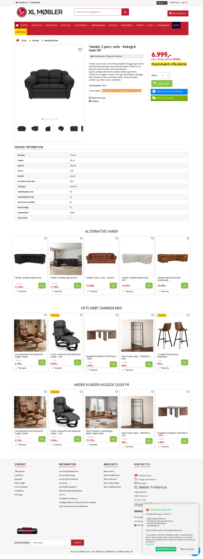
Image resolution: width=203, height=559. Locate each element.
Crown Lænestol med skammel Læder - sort (65, 355)
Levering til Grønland (68, 479)
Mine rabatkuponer (112, 486)
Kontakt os (23, 2)
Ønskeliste (35, 2)
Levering (63, 483)
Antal (153, 75)
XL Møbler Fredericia (68, 498)
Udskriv (95, 101)
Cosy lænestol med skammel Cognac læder (29, 355)
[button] (42, 119)
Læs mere (150, 544)
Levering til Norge (67, 475)
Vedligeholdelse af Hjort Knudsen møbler (77, 502)
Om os (62, 494)
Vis (42, 285)
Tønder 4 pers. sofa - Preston (100, 277)
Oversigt (18, 494)
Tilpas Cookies (187, 549)
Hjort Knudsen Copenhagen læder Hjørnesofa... (99, 432)
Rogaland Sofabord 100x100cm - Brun (101, 357)
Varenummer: (95, 85)
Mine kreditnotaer (112, 475)
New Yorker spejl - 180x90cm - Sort (136, 357)
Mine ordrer (109, 471)
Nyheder (18, 479)
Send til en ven (99, 97)
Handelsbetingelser (68, 486)
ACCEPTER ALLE (166, 549)
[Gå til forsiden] (17, 40)
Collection (19, 475)
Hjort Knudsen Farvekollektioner (73, 506)
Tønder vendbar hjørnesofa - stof (136, 278)
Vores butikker (21, 486)
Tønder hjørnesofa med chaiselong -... (168, 278)
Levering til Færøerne (68, 471)
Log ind (184, 2)
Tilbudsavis (20, 471)
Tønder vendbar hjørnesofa (28, 277)
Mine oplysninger (111, 483)
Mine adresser (110, 479)
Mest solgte (20, 483)
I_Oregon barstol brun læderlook (167, 355)
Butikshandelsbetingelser (70, 490)
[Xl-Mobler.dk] (42, 12)
